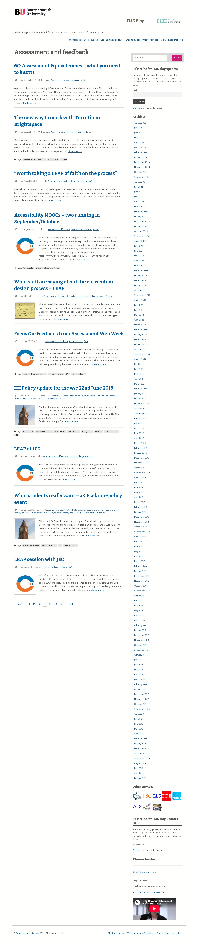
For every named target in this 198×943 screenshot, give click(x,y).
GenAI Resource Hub (172, 40)
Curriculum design (79, 181)
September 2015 (142, 709)
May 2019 (138, 492)
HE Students (36, 513)
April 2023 (139, 261)
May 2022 (139, 315)
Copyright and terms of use (170, 933)
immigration (87, 431)
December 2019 (141, 458)
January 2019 (140, 512)
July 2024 (138, 187)
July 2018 (138, 541)
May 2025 (139, 137)
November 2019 (141, 463)
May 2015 (138, 729)
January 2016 (140, 689)
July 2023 (138, 246)
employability (83, 396)
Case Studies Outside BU (81, 229)
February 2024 (141, 211)
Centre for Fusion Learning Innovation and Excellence (154, 23)
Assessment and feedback (62, 80)
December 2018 (141, 517)
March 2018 (139, 561)
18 (56, 604)
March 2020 (140, 443)
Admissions (28, 431)
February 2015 (140, 738)
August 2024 (140, 182)
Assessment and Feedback (34, 160)
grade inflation (73, 431)
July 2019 (138, 482)
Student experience (31, 546)
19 (61, 604)
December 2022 (142, 280)
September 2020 (142, 413)
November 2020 (142, 403)
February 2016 (140, 684)
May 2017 (138, 610)
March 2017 (139, 620)
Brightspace (79, 132)
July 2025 (138, 128)
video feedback (78, 374)
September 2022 (142, 295)
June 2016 (138, 664)
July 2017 (138, 600)
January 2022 (140, 334)
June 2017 (138, 605)
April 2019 (138, 497)
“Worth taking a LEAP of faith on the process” (65, 173)
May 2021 (138, 374)
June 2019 (138, 487)
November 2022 (142, 285)
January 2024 (140, 216)
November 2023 (142, 226)
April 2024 (139, 201)
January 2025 (140, 157)
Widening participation (95, 513)
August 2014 (140, 763)
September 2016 (142, 650)
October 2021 (140, 349)
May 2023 (139, 256)
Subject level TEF (111, 431)
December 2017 (141, 576)
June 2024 (139, 192)
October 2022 (141, 290)
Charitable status (116, 933)
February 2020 (141, 448)
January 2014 (140, 778)
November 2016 (141, 640)
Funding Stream (108, 396)
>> (65, 603)
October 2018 (140, 527)
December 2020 (142, 398)
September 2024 (142, 177)
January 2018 (140, 571)
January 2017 (140, 630)
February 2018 (140, 566)
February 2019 (141, 507)
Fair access (26, 513)
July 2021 (138, 364)
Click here (137, 108)
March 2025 (140, 147)
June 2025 (139, 133)
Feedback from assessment (34, 374)
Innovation (27, 399)
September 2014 (142, 758)
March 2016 (139, 679)
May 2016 (138, 669)
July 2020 (138, 423)
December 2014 (141, 748)
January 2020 (140, 453)
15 (39, 604)
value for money (70, 546)
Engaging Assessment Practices (141, 40)
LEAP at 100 (27, 449)
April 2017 (138, 615)
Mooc (56, 268)
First (19, 604)
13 (29, 604)
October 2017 (140, 586)
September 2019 (142, 472)
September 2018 (142, 532)
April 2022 (139, 320)
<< (24, 603)
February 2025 (141, 152)
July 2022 (138, 305)
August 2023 (140, 241)
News (87, 132)
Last (71, 604)
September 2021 (142, 354)
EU (99, 396)
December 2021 (141, 339)
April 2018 (138, 556)
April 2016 (138, 674)
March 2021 (139, 384)
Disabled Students (44, 268)
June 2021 (138, 369)
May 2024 (139, 197)
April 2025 (139, 142)
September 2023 (142, 236)
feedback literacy (55, 374)
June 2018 (138, 546)
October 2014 (140, 753)
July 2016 (138, 660)
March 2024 (140, 206)
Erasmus (93, 396)
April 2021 (138, 379)
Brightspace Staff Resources (83, 40)
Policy (41, 399)
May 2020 (139, 433)
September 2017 (142, 591)
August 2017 (140, 596)
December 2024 (142, 162)
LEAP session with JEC (39, 559)
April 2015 (138, 734)
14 (34, 604)
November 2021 (141, 344)
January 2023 (140, 275)
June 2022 (139, 310)
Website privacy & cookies (140, 933)
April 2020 (139, 438)
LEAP (90, 181)
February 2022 (141, 329)
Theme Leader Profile (150, 893)
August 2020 (140, 418)
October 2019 (140, 468)
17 (50, 604)
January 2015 (140, 743)
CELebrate (72, 510)
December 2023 (142, 221)
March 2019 (139, 502)
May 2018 (138, 551)
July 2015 (138, 719)
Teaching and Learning (71, 513)
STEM (52, 399)
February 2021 (140, 389)
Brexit (62, 431)
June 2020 (139, 428)
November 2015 (141, 699)
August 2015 (140, 714)
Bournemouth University (33, 12)
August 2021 (140, 359)
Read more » (29, 103)
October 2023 (141, 231)
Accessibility (28, 268)
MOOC (96, 229)
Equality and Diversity (96, 510)
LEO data (98, 431)
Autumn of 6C (80, 80)
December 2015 (141, 694)
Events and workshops (93, 296)
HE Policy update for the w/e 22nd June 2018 (63, 388)
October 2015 (140, 704)
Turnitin (63, 160)
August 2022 (140, 300)
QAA (86, 341)
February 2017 (140, 625)
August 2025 (140, 123)
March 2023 (140, 265)
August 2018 (140, 536)
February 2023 (141, 270)
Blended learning (76, 341)
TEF (64, 399)
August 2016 (140, 655)
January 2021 (140, 393)
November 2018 (141, 522)
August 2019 (140, 477)
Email (135, 90)
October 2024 (141, 172)
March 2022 (140, 325)
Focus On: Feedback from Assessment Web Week (69, 334)
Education (73, 396)
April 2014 (138, 773)
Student (59, 399)
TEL (94, 181)
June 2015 (138, 724)
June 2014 (138, 768)
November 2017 (141, 581)
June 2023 (139, 251)
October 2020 (141, 408)
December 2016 (141, 635)
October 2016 (140, 645)
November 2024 (142, 167)
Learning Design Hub (111, 40)
